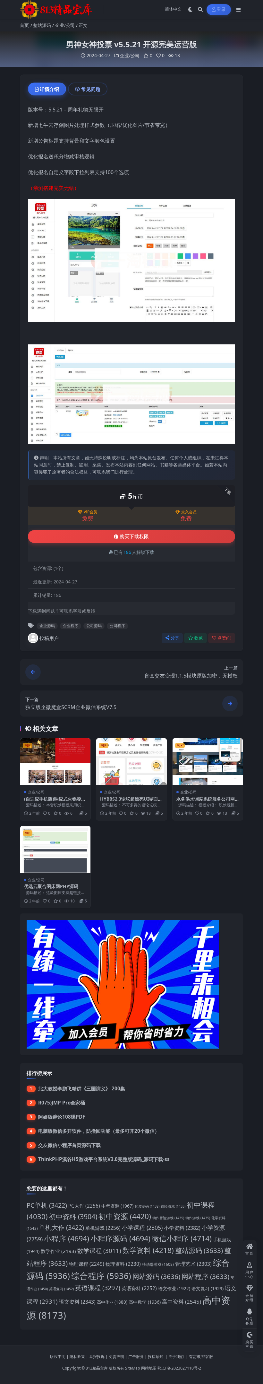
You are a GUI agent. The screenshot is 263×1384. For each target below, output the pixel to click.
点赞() (224, 637)
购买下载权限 (134, 536)
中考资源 (117, 1206)
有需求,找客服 (201, 1356)
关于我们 (176, 1356)
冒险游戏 (173, 1206)
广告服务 (136, 1356)
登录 (221, 9)
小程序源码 (120, 1238)
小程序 (66, 1238)
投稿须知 (155, 1356)
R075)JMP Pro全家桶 (61, 1102)
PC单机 (47, 1205)
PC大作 (84, 1205)
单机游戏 (103, 1228)
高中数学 (145, 1302)
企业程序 (70, 625)
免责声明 (116, 1356)
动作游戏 (197, 1218)
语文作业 (174, 1288)
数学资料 (148, 1250)
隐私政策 (77, 1356)
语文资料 (77, 1301)
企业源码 (47, 625)
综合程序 (101, 1276)
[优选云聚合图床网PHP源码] (55, 849)
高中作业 (112, 1302)
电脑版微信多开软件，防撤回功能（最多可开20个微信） (98, 1131)
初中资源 (124, 1216)
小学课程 (142, 1227)
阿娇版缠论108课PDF (61, 1116)
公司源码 (94, 625)
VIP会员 (90, 512)
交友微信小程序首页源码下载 (69, 1145)
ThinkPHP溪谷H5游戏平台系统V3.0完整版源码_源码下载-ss (104, 1159)
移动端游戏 (158, 1264)
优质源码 (147, 1206)
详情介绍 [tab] (49, 89)
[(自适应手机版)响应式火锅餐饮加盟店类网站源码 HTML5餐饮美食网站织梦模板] (55, 761)
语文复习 (207, 1288)
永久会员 (189, 512)
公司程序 (117, 625)
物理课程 (86, 1264)
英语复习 (61, 1289)
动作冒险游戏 (168, 1218)
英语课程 (97, 1287)
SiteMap (132, 1368)
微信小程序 (182, 1238)
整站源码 (42, 25)
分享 (175, 637)
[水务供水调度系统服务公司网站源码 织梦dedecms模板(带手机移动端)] (208, 761)
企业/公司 (65, 25)
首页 (24, 25)
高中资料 (181, 1301)
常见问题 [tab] (90, 89)
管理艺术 (193, 1263)
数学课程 (99, 1250)
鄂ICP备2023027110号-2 (179, 1368)
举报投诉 (97, 1356)
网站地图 (149, 1368)
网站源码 (156, 1276)
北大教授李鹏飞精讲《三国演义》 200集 (81, 1088)
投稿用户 (49, 638)
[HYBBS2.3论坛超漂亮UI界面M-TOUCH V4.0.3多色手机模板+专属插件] (131, 761)
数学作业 (58, 1251)
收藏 (198, 637)
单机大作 (61, 1227)
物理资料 (123, 1264)
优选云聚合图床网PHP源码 (51, 886)
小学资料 (182, 1227)
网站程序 (205, 1276)
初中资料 (73, 1216)
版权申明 (57, 1356)
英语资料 (139, 1288)
